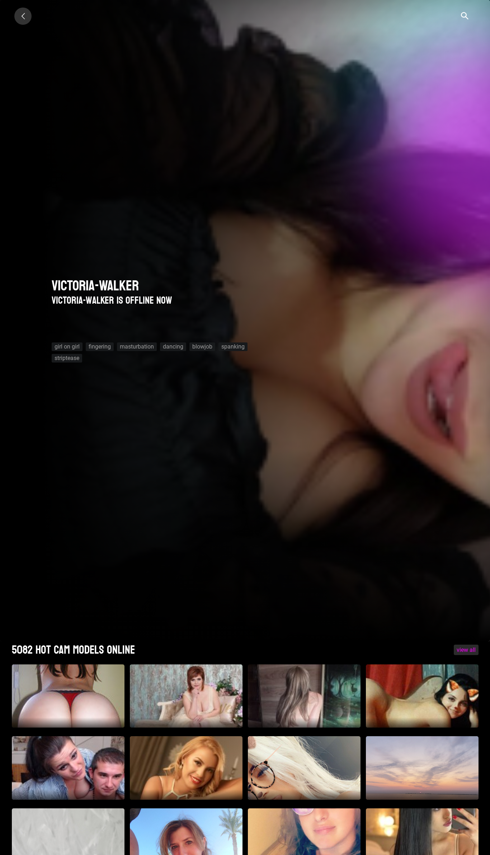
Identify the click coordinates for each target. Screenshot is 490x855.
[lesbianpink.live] (23, 16)
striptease (67, 358)
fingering (100, 346)
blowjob (202, 346)
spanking (233, 346)
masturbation (137, 346)
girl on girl (67, 346)
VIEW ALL (466, 649)
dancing (173, 346)
